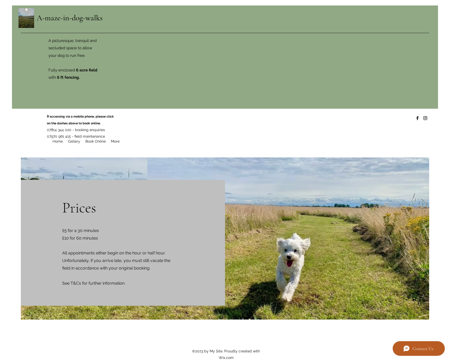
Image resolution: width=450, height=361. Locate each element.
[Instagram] (425, 118)
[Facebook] (417, 118)
